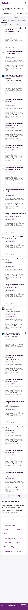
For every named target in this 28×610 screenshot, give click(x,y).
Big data (14, 547)
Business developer (10, 525)
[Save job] (25, 28)
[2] (19, 496)
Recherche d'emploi (5, 17)
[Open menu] (25, 3)
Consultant (8, 529)
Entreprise (8, 542)
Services (19, 529)
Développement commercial (13, 538)
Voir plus (15, 43)
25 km (23, 9)
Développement (9, 534)
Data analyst (8, 551)
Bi (5, 547)
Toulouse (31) (14, 17)
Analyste (19, 542)
